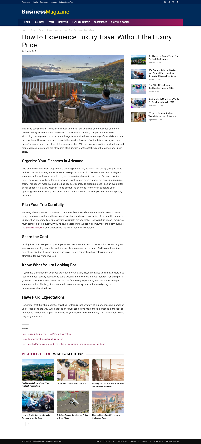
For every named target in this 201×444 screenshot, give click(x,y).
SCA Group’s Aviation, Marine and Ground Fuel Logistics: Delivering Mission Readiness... (163, 73)
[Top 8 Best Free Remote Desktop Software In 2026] (138, 89)
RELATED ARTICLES (36, 354)
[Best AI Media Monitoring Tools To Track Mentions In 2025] (138, 103)
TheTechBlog (122, 441)
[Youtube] (177, 2)
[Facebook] (161, 2)
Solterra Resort (34, 227)
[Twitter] (169, 2)
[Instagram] (165, 2)
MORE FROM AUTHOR (68, 354)
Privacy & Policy (172, 441)
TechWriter (134, 441)
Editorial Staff (30, 51)
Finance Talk (109, 441)
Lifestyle (33, 30)
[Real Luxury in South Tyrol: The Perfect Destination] (38, 369)
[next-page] (28, 424)
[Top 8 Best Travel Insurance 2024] (73, 370)
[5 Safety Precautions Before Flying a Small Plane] (73, 402)
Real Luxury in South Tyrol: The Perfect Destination (46, 334)
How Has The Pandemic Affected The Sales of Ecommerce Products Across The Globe (63, 344)
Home (24, 30)
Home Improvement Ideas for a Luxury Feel (42, 339)
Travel (41, 30)
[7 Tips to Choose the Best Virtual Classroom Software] (138, 117)
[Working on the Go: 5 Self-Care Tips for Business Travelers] (108, 370)
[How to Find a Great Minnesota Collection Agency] (108, 402)
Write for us (158, 441)
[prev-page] (24, 424)
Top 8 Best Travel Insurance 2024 (71, 383)
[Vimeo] (173, 2)
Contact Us (146, 441)
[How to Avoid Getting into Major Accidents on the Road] (38, 402)
